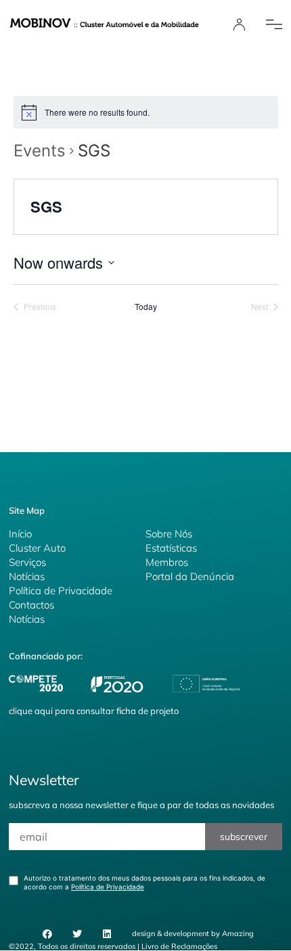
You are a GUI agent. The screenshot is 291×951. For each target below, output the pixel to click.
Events (40, 150)
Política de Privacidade (60, 590)
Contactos (31, 604)
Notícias (27, 576)
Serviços (27, 562)
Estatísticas (171, 547)
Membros (167, 562)
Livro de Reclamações (179, 946)
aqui (44, 710)
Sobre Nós (169, 533)
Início (20, 533)
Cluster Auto (37, 547)
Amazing (238, 933)
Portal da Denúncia (190, 576)
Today (146, 306)
